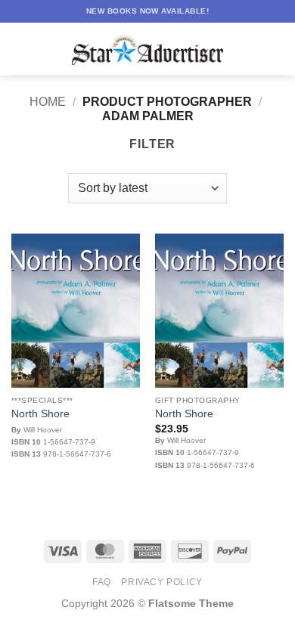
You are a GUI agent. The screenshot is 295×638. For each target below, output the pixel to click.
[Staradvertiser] (147, 49)
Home (48, 101)
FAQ (101, 582)
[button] (20, 48)
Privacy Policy (162, 582)
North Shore (40, 414)
